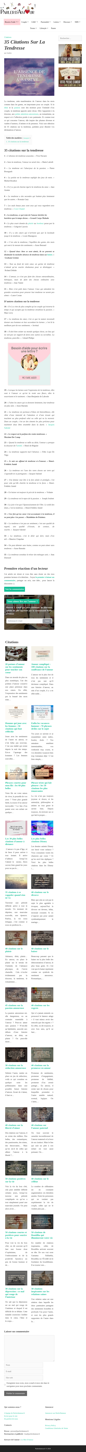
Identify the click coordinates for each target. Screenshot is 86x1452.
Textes (32, 28)
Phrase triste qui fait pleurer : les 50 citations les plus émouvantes (41, 786)
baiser (49, 255)
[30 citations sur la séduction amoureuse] (16, 1060)
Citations (7, 37)
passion (17, 108)
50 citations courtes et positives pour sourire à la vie (16, 1235)
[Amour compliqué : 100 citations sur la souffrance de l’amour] (42, 659)
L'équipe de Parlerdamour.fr (14, 1413)
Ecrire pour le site (10, 1416)
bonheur (40, 223)
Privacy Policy (50, 1425)
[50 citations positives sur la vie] (16, 1174)
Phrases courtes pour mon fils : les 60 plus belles (15, 785)
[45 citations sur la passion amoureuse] (16, 1000)
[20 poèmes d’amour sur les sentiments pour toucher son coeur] (16, 659)
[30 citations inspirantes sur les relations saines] (42, 1284)
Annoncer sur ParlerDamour (55, 1413)
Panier (53, 28)
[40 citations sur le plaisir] (16, 943)
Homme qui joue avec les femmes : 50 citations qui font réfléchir (16, 727)
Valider (47, 621)
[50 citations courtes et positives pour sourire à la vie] (16, 1227)
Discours (66, 22)
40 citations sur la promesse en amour (41, 1066)
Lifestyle (43, 28)
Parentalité (45, 22)
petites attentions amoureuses (26, 114)
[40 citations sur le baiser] (42, 943)
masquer (26, 138)
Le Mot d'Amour (27, 1440)
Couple (24, 22)
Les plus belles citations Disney (39, 840)
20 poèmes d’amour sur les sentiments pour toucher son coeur (15, 668)
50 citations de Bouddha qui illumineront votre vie (42, 1235)
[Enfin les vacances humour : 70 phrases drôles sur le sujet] (42, 718)
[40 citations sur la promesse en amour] (42, 1060)
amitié (19, 446)
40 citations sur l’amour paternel (39, 1126)
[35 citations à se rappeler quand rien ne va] (16, 887)
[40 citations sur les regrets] (42, 1000)
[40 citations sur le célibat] (42, 1174)
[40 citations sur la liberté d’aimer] (16, 1120)
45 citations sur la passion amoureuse (14, 1006)
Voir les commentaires (14, 589)
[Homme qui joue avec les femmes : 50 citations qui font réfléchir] (16, 718)
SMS (77, 22)
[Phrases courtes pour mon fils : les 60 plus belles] (16, 778)
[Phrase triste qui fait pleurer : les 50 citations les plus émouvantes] (42, 778)
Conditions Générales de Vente (56, 1428)
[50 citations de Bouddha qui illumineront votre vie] (42, 1227)
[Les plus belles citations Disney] (42, 834)
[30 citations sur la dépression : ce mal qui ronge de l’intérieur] (16, 1284)
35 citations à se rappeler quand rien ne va (15, 895)
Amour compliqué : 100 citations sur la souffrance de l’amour (42, 667)
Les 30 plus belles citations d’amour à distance (14, 841)
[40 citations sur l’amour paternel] (42, 1120)
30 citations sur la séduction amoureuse (15, 1066)
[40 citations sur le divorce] (42, 887)
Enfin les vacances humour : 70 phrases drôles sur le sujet (41, 726)
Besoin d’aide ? (11, 22)
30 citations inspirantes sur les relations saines (40, 1291)
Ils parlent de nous (11, 1419)
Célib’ (33, 22)
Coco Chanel (19, 209)
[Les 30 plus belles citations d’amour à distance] (16, 834)
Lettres (56, 22)
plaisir (31, 223)
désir (6, 108)
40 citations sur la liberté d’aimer (14, 1126)
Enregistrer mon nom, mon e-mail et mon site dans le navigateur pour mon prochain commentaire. (28, 1384)
